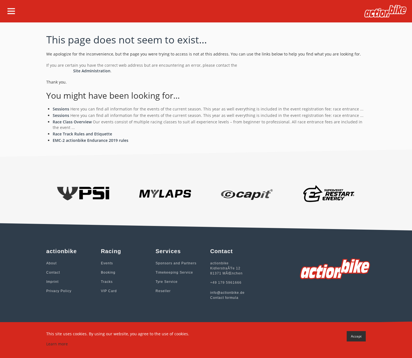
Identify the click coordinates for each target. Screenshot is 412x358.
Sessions (61, 109)
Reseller (163, 291)
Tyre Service (167, 282)
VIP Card (109, 291)
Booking (108, 272)
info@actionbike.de (227, 293)
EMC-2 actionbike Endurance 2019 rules (90, 140)
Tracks (107, 282)
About (51, 263)
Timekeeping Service (174, 272)
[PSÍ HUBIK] (83, 193)
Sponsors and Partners (176, 263)
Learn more (57, 344)
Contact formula (224, 298)
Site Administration (91, 70)
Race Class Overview (72, 121)
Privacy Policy (58, 291)
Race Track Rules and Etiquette (82, 134)
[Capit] (247, 193)
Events (107, 263)
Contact (53, 272)
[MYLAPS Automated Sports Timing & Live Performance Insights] (165, 193)
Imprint (52, 282)
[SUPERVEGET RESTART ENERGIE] (329, 193)
